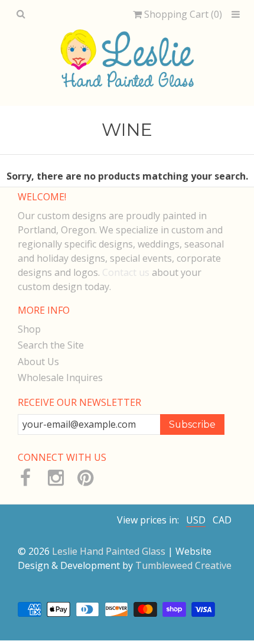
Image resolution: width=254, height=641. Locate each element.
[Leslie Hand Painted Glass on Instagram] (55, 477)
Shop (29, 329)
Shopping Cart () (182, 14)
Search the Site (51, 345)
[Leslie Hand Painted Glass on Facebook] (25, 477)
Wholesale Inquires (60, 377)
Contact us (125, 272)
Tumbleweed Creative (183, 565)
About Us (38, 361)
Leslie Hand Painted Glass (108, 551)
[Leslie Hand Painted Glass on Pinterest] (84, 477)
